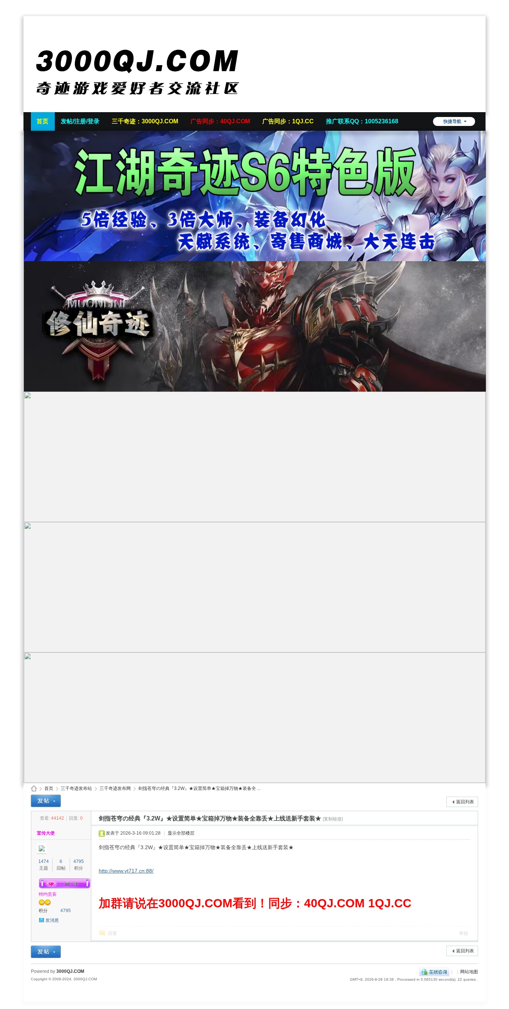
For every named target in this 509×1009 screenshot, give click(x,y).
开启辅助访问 (476, 5)
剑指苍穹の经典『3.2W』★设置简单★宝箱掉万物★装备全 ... (199, 788)
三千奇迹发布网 (115, 788)
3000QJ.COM (70, 971)
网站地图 (469, 971)
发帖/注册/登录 (80, 121)
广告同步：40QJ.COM (220, 121)
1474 (43, 861)
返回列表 (465, 801)
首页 (42, 121)
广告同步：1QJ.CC (288, 121)
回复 (112, 933)
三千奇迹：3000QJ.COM (145, 121)
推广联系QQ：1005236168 (362, 121)
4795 (78, 861)
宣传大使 (46, 833)
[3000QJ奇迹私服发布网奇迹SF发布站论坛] (143, 107)
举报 (463, 933)
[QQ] (434, 971)
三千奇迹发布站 (76, 788)
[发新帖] (46, 801)
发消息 (52, 920)
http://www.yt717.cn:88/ (126, 871)
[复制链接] (333, 819)
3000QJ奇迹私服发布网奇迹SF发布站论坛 (34, 788)
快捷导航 (452, 121)
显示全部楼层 (181, 833)
